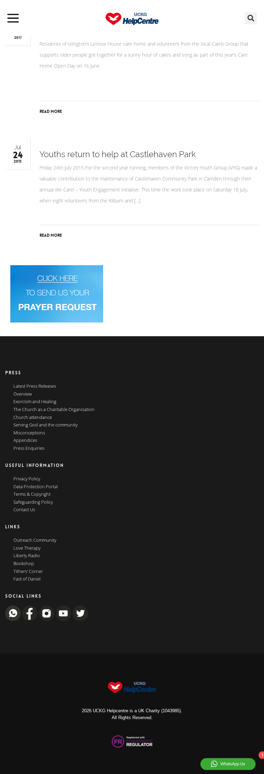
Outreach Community (34, 540)
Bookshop (23, 563)
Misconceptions (29, 433)
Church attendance (32, 417)
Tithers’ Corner (28, 571)
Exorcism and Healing (34, 401)
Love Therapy (27, 548)
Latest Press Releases (34, 386)
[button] (251, 18)
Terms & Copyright (32, 494)
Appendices (25, 440)
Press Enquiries (28, 448)
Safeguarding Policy (33, 502)
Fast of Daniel (27, 579)
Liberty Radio (26, 556)
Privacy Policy (26, 479)
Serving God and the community (45, 425)
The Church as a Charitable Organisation (54, 409)
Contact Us (24, 510)
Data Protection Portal (35, 487)
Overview (22, 394)
